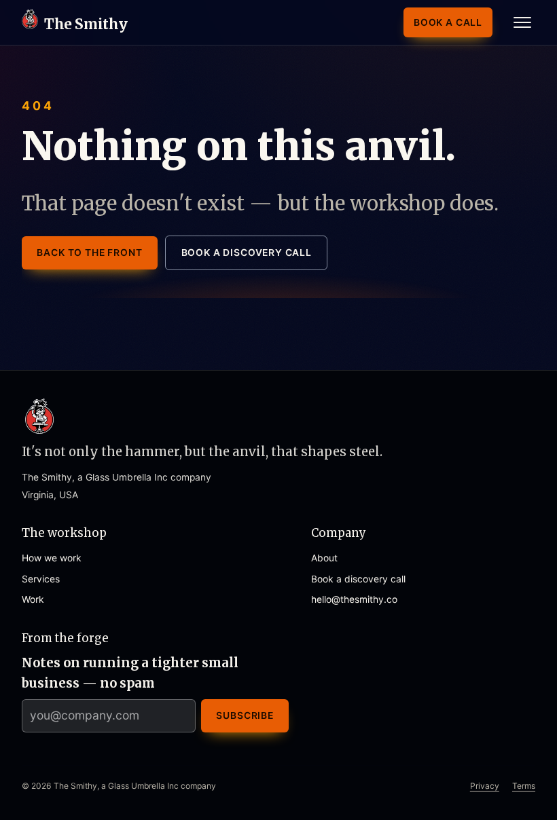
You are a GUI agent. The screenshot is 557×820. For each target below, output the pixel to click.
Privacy (484, 786)
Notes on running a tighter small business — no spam (130, 673)
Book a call (448, 22)
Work (33, 599)
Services (41, 579)
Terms (523, 786)
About (324, 558)
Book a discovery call (246, 252)
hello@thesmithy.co (354, 599)
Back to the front (89, 252)
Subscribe (245, 715)
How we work (52, 558)
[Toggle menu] (522, 22)
